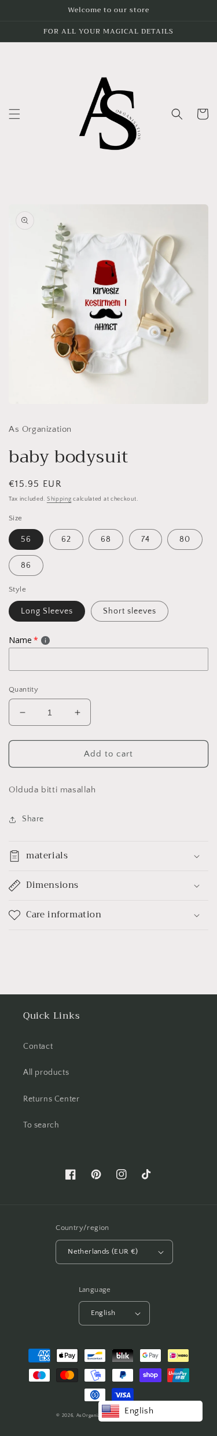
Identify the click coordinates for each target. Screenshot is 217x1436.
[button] (14, 114)
